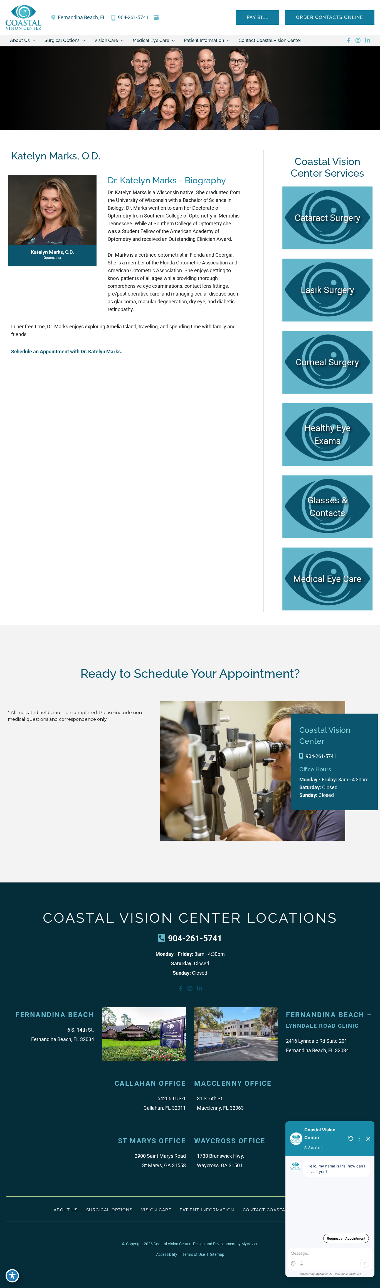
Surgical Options (109, 1209)
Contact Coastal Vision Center (285, 1209)
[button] (258, 17)
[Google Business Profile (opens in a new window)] (156, 17)
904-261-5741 (321, 756)
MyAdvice (249, 1244)
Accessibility (166, 1254)
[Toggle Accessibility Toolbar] (12, 1275)
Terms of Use (193, 1254)
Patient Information (207, 1209)
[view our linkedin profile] (367, 41)
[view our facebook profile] (348, 41)
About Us (66, 1209)
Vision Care (156, 1209)
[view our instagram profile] (358, 41)
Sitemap (217, 1254)
